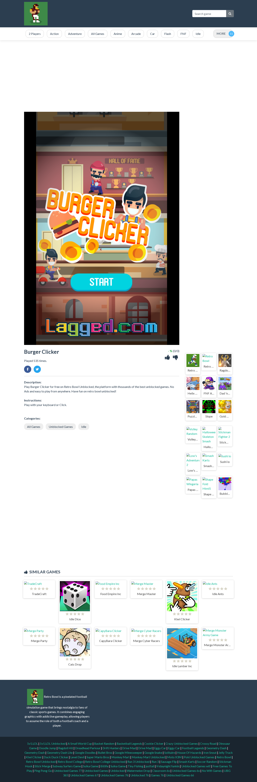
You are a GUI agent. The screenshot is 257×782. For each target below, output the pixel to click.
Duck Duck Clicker (56, 757)
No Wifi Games (212, 770)
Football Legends (193, 748)
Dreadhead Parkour (88, 748)
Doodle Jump (48, 748)
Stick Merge (43, 766)
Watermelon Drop (139, 770)
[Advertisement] (120, 13)
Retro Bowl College (71, 761)
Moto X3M (174, 757)
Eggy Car (160, 748)
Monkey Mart (120, 757)
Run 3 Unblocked (138, 761)
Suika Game (91, 766)
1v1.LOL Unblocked (53, 743)
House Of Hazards (189, 752)
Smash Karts (187, 761)
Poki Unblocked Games (199, 757)
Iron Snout (210, 752)
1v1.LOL (32, 743)
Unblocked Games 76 (114, 775)
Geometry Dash (216, 748)
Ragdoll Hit (66, 748)
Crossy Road (208, 743)
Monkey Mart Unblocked (149, 757)
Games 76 (157, 775)
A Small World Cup (80, 743)
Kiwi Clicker (34, 757)
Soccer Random (207, 761)
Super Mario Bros (98, 757)
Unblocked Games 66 (180, 775)
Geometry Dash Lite (60, 752)
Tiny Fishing (136, 766)
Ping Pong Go (43, 770)
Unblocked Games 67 (84, 775)
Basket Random (104, 743)
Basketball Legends (130, 743)
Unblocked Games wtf (196, 766)
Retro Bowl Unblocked (41, 761)
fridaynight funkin (168, 766)
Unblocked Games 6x (186, 770)
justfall (150, 766)
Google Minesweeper (128, 752)
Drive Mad (129, 748)
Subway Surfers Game (67, 766)
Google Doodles (85, 752)
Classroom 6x (161, 770)
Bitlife (104, 766)
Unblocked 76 (139, 775)
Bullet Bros (105, 752)
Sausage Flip (169, 761)
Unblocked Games (61, 426)
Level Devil (77, 757)
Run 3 (155, 761)
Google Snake (153, 752)
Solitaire (170, 752)
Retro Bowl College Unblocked (105, 761)
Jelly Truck (226, 752)
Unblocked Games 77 (68, 770)
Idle (83, 426)
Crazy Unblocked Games (182, 743)
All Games (33, 426)
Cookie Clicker (154, 743)
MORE (221, 33)
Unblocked (117, 770)
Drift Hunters (112, 748)
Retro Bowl (224, 757)
